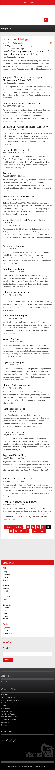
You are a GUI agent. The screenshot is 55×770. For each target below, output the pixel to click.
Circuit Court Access (8, 697)
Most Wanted (5, 708)
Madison (6, 586)
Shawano (6, 608)
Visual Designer (11, 339)
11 (28, 527)
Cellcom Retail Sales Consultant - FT (22, 103)
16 (11, 531)
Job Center (4, 695)
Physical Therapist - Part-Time (19, 478)
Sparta (5, 611)
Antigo (5, 572)
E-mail (6, 648)
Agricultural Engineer (14, 245)
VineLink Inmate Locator (9, 717)
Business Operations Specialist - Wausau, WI (26, 126)
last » (43, 531)
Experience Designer (13, 362)
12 (33, 527)
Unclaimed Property (7, 711)
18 (21, 531)
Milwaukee (6, 594)
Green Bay (6, 580)
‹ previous (17, 527)
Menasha (6, 588)
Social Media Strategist (15, 315)
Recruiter (7, 173)
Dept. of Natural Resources (10, 700)
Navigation (6, 28)
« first (8, 527)
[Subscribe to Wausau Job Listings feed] (51, 43)
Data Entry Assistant (13, 269)
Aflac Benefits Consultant (16, 292)
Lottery (3, 706)
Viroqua (5, 613)
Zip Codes (4, 725)
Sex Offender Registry (8, 714)
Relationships (7, 633)
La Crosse (6, 583)
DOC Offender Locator (8, 719)
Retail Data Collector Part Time (19, 196)
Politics (5, 630)
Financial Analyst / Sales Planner (20, 501)
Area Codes (5, 722)
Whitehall (6, 619)
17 (16, 531)
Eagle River (7, 574)
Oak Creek (6, 597)
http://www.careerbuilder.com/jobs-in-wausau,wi (26, 46)
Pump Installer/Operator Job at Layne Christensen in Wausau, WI (22, 78)
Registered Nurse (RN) (14, 455)
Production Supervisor (14, 432)
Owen (5, 599)
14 (43, 527)
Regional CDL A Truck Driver (18, 150)
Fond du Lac (7, 577)
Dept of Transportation (8, 703)
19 (26, 531)
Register (31, 2)
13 (38, 527)
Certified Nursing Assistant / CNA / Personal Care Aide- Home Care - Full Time (26, 52)
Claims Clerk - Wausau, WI (17, 385)
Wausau (5, 616)
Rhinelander (7, 605)
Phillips (5, 602)
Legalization (7, 628)
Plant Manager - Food (14, 408)
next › (35, 531)
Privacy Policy (6, 682)
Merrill (5, 591)
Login (23, 2)
